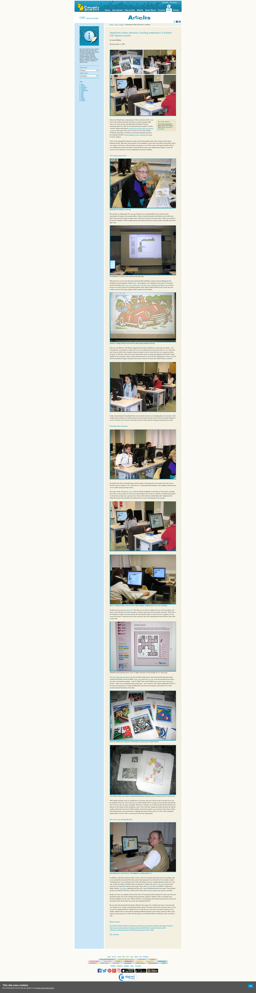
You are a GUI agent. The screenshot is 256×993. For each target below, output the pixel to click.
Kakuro (139, 961)
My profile (165, 2)
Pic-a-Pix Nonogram (107, 959)
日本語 (126, 966)
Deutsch (119, 966)
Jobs (82, 93)
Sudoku (123, 285)
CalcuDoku (123, 888)
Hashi (127, 677)
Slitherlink (170, 681)
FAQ (82, 94)
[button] (128, 977)
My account (173, 2)
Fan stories (84, 87)
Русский (138, 966)
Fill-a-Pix (143, 285)
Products (83, 88)
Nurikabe (93, 963)
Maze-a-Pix (164, 285)
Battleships (154, 285)
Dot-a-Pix (151, 679)
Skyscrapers (153, 963)
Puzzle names (84, 90)
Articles (83, 86)
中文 (132, 966)
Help (82, 96)
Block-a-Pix (104, 963)
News (82, 84)
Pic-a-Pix (129, 285)
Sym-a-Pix (150, 961)
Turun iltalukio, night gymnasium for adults (138, 135)
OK (250, 986)
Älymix (134, 283)
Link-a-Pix (136, 285)
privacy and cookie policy (45, 988)
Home (111, 24)
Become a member (92, 18)
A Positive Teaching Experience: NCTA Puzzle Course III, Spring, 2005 (132, 930)
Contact (83, 99)
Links (82, 91)
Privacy (83, 100)
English (113, 966)
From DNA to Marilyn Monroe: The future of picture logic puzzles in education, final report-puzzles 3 (141, 925)
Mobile (136, 956)
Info (116, 24)
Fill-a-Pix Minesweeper (126, 959)
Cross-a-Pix (107, 961)
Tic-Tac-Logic (94, 961)
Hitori (149, 285)
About (82, 97)
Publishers (146, 956)
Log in (83, 17)
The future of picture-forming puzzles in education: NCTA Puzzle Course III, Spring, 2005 (138, 927)
